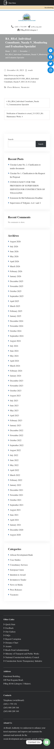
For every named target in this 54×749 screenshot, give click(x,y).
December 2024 (16, 321)
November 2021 (16, 495)
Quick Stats (10, 624)
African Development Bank (21, 554)
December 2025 (16, 281)
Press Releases (13, 87)
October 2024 (15, 331)
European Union (17, 569)
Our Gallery (10, 631)
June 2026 (14, 251)
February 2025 (16, 311)
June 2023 (14, 405)
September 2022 (16, 445)
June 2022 (14, 460)
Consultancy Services (19, 564)
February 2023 (16, 420)
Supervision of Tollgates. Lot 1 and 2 (25, 202)
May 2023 (14, 410)
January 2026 (15, 276)
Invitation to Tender (18, 579)
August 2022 (15, 450)
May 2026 (14, 256)
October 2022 (15, 440)
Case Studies (15, 559)
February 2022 (16, 480)
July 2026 (14, 246)
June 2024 (14, 350)
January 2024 (15, 375)
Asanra (8, 646)
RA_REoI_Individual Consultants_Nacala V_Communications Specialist (23, 103)
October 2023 (15, 390)
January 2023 (15, 425)
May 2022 (14, 465)
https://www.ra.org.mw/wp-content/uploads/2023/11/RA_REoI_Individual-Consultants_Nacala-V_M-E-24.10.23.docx (21, 78)
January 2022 (15, 485)
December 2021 (16, 490)
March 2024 (15, 365)
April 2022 (14, 470)
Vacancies (25, 87)
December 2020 (16, 529)
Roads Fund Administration (17, 650)
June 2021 (14, 514)
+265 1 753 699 (20, 26)
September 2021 (16, 504)
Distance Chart (11, 642)
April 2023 (14, 415)
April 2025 (14, 301)
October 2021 (15, 500)
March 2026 (15, 266)
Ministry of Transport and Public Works (22, 653)
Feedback (9, 628)
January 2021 (15, 524)
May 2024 (14, 355)
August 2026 (15, 241)
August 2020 (15, 534)
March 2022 (15, 475)
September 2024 (16, 335)
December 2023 (16, 380)
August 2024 (15, 340)
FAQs (7, 635)
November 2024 (16, 326)
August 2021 (15, 509)
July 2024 (14, 345)
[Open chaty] (46, 742)
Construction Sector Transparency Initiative (23, 661)
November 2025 (16, 286)
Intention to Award (18, 574)
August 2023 (15, 395)
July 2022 (14, 455)
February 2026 (16, 271)
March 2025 (15, 306)
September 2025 (16, 296)
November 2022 (16, 435)
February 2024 (16, 370)
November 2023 (16, 385)
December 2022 (16, 430)
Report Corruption (13, 639)
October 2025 (15, 291)
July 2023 (14, 400)
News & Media (16, 584)
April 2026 (14, 261)
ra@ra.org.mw (36, 26)
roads (30, 70)
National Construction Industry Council (22, 657)
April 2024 (14, 360)
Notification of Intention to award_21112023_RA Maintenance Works (25, 115)
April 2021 (14, 519)
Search (10, 139)
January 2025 (15, 316)
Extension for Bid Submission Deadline (26, 197)
